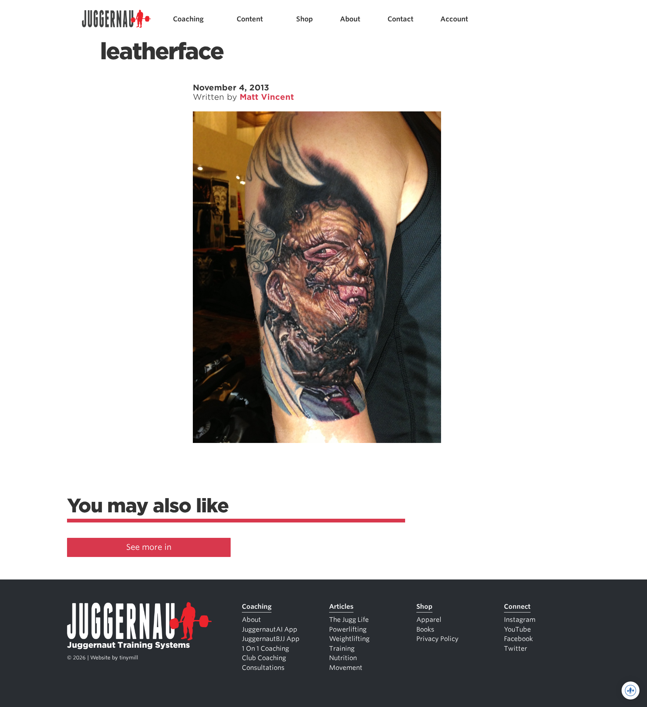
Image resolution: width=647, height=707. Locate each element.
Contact (400, 19)
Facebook (518, 638)
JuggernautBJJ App (271, 638)
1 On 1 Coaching (265, 648)
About (350, 19)
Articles (341, 606)
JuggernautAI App (269, 629)
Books (425, 629)
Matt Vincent (267, 97)
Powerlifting (348, 629)
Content (250, 19)
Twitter (515, 648)
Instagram (519, 619)
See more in (148, 547)
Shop (304, 19)
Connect (517, 606)
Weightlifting (349, 638)
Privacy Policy (437, 638)
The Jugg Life (349, 619)
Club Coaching (264, 658)
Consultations (263, 667)
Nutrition (343, 658)
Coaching (188, 19)
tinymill (128, 657)
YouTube (517, 629)
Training (342, 648)
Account (454, 19)
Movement (345, 667)
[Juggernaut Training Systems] (116, 19)
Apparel (428, 619)
